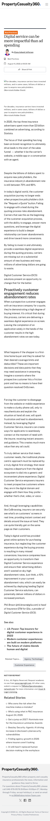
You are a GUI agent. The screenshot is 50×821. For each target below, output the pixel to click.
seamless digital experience (29, 249)
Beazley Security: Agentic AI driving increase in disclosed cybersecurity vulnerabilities (25, 731)
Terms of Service (41, 812)
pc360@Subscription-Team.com (26, 795)
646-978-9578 (13, 789)
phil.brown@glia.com (26, 604)
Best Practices (11, 33)
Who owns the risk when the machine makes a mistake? (21, 705)
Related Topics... (13, 659)
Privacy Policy (16, 815)
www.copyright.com (23, 683)
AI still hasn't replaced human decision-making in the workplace (22, 749)
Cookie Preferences (31, 815)
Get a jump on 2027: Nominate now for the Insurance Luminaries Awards (24, 721)
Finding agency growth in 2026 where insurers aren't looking (22, 741)
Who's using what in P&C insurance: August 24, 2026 (24, 713)
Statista (8, 133)
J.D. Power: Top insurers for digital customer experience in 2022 (24, 632)
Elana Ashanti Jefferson (23, 52)
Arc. (17, 812)
